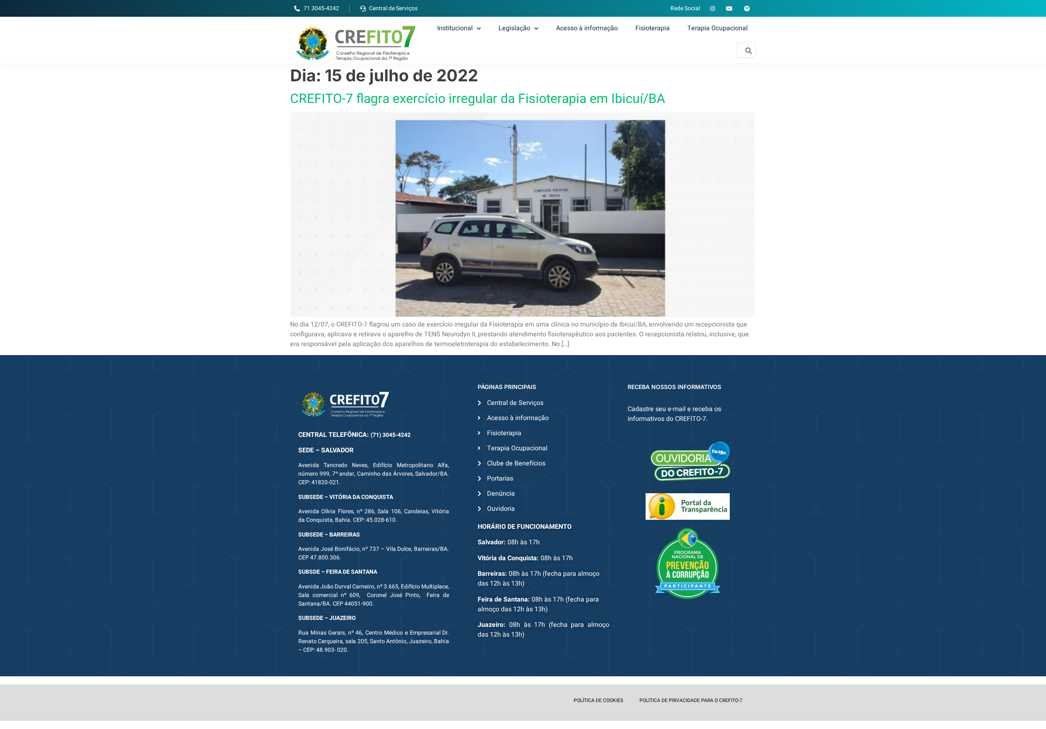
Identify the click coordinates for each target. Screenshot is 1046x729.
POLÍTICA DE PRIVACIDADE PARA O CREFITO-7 (690, 700)
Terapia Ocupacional (717, 28)
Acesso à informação (587, 28)
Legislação (514, 28)
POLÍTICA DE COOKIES (598, 700)
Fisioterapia (652, 28)
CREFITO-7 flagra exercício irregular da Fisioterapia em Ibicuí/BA (477, 98)
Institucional (455, 28)
